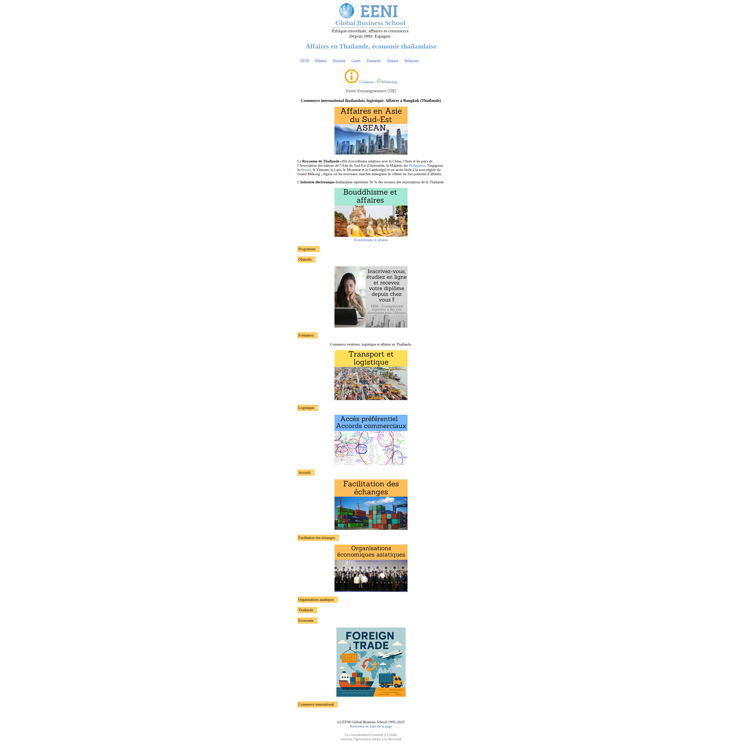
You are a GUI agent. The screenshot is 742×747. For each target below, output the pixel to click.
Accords (304, 472)
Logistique (306, 408)
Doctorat (339, 60)
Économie (305, 620)
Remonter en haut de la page (371, 726)
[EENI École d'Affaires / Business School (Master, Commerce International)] (371, 39)
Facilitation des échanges (316, 538)
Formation (306, 335)
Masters (320, 60)
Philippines (417, 165)
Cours (355, 60)
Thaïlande (305, 610)
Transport (374, 60)
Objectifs (304, 259)
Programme (307, 249)
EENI (304, 60)
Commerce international (316, 704)
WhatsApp (389, 82)
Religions (411, 60)
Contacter (366, 82)
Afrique (392, 60)
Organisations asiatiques (316, 600)
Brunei (306, 170)
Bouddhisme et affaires (371, 240)
